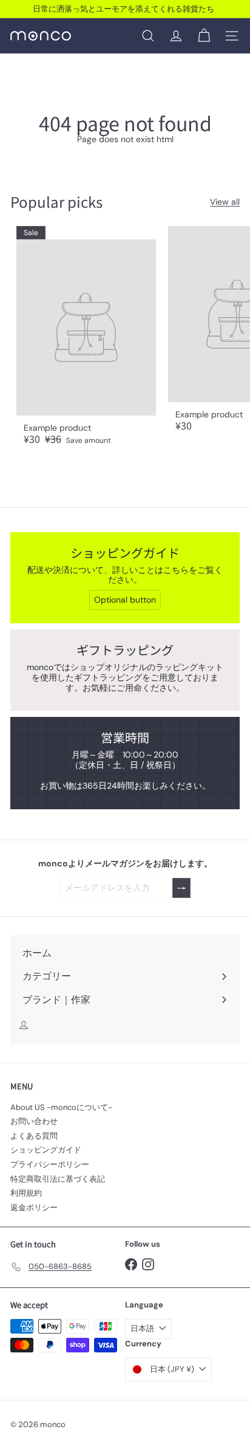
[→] (181, 888)
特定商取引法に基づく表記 (57, 1179)
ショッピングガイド (45, 1150)
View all (225, 202)
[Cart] (204, 35)
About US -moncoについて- (61, 1107)
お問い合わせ (34, 1121)
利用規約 (26, 1193)
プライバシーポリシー (49, 1164)
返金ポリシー (34, 1207)
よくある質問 (34, 1136)
